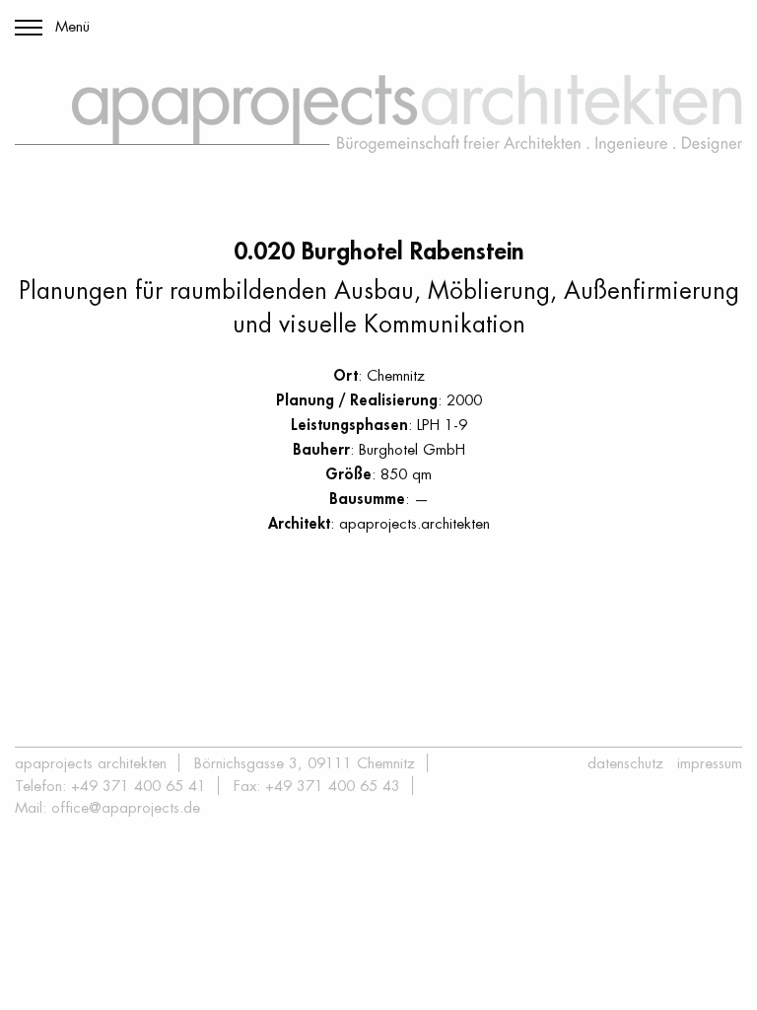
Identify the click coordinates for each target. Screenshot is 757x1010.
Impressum (709, 763)
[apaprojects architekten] (407, 114)
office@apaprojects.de (125, 807)
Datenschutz (625, 763)
